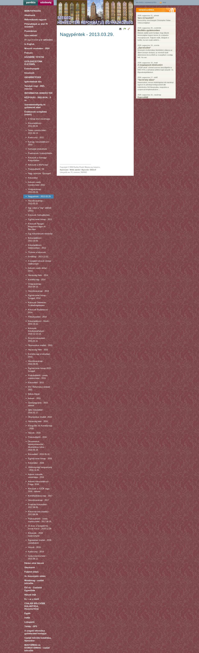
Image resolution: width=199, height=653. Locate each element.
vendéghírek (146, 10)
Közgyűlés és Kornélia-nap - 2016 (40, 427)
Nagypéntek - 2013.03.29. (39, 196)
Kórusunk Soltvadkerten (39, 215)
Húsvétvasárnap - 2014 (38, 291)
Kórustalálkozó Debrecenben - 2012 (37, 246)
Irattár (27, 618)
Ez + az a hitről (31, 599)
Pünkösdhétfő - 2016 (37, 437)
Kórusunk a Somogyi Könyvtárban (37, 159)
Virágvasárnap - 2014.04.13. (35, 285)
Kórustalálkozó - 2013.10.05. (35, 239)
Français (28, 53)
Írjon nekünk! (30, 35)
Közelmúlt (29, 73)
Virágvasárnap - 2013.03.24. (35, 190)
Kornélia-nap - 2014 (36, 279)
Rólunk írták (30, 595)
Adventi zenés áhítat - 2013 (38, 269)
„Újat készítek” (144, 48)
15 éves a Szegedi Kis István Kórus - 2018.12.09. (40, 527)
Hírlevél (93, 169)
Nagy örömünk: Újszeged (39, 173)
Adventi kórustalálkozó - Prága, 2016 (39, 482)
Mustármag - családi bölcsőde (34, 581)
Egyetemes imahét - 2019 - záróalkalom (40, 541)
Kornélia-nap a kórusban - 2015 (39, 355)
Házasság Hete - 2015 (38, 350)
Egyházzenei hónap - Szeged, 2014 (37, 296)
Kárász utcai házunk (34, 563)
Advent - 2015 (34, 398)
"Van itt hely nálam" (146, 80)
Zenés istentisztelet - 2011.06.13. (37, 131)
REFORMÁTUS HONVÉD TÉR (38, 93)
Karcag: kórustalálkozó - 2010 (39, 143)
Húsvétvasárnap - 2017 (38, 500)
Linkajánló (29, 622)
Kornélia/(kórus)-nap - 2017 (40, 496)
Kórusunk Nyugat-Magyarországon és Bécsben (37, 226)
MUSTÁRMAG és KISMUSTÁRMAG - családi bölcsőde (37, 648)
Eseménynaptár (31, 68)
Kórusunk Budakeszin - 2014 (38, 311)
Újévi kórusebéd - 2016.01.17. (36, 411)
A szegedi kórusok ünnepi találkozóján (39, 262)
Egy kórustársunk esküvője (40, 234)
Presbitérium (30, 31)
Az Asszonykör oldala (34, 576)
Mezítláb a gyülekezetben (149, 30)
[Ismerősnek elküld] (124, 29)
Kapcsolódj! (143, 97)
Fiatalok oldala (31, 572)
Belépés (139, 2)
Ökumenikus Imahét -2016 (40, 417)
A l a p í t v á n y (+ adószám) (38, 40)
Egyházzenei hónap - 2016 (40, 458)
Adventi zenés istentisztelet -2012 (36, 183)
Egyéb (27, 613)
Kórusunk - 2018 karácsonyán (35, 534)
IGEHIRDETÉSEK (32, 77)
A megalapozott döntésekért (150, 65)
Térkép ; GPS (30, 626)
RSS (164, 2)
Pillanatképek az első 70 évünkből (36, 25)
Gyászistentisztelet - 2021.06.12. (37, 557)
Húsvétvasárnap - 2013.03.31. (36, 202)
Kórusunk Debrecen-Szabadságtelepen (37, 303)
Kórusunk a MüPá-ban (38, 165)
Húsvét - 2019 (34, 547)
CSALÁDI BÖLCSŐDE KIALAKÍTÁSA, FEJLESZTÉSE (34, 606)
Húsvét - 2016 (34, 433)
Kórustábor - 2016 (36, 463)
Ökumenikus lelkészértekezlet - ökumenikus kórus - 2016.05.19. (37, 445)
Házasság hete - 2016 (38, 421)
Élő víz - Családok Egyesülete (33, 589)
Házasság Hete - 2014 (38, 275)
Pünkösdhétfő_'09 (36, 169)
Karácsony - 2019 (36, 551)
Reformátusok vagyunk (35, 19)
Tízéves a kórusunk (37, 252)
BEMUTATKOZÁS (32, 11)
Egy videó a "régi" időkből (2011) (39, 209)
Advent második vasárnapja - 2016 (36, 475)
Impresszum (64, 169)
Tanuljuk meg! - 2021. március (34, 87)
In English (29, 44)
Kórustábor (33, 178)
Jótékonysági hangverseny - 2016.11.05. (40, 468)
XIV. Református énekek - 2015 (39, 388)
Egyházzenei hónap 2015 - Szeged (40, 369)
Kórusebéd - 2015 (36, 382)
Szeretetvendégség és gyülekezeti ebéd (34, 106)
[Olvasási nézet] (129, 29)
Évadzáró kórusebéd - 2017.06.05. (38, 505)
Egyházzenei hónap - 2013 (40, 219)
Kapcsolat (85, 169)
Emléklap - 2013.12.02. (38, 256)
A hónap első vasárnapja (39, 119)
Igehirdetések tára (33, 82)
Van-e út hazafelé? (146, 18)
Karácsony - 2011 (36, 137)
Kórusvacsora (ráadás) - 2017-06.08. (39, 513)
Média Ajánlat (75, 169)
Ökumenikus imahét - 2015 (40, 345)
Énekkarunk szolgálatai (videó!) (35, 113)
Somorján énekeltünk (37, 149)
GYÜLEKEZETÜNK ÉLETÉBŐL (33, 62)
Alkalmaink (29, 15)
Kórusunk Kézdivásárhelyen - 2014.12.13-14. (36, 331)
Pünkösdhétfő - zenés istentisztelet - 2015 (38, 376)
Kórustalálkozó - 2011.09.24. (35, 124)
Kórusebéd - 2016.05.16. (39, 454)
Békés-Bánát (34, 394)
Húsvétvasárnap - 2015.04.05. (36, 362)
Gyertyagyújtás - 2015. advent (38, 404)
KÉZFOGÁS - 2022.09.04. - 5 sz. (37, 98)
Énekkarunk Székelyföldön (40, 153)
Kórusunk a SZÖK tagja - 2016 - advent (39, 490)
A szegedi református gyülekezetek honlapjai (35, 632)
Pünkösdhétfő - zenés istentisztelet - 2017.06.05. (40, 520)
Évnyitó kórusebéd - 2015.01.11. (37, 339)
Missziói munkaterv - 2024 (36, 48)
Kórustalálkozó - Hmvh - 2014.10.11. (39, 322)
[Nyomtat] (120, 29)
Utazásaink (29, 567)
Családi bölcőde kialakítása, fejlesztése (37, 639)
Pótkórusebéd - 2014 (37, 317)
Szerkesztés (150, 2)
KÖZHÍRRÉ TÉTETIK (34, 57)
